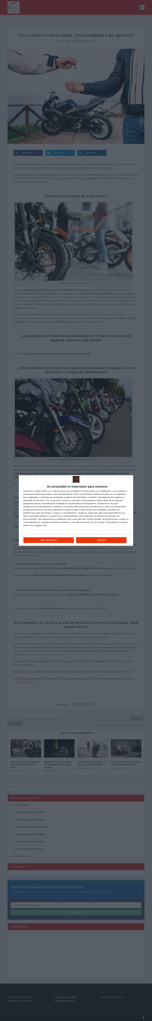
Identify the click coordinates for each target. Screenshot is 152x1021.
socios (50, 491)
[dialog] (76, 510)
